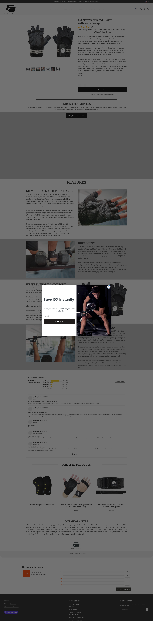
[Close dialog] (108, 286)
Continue (59, 321)
